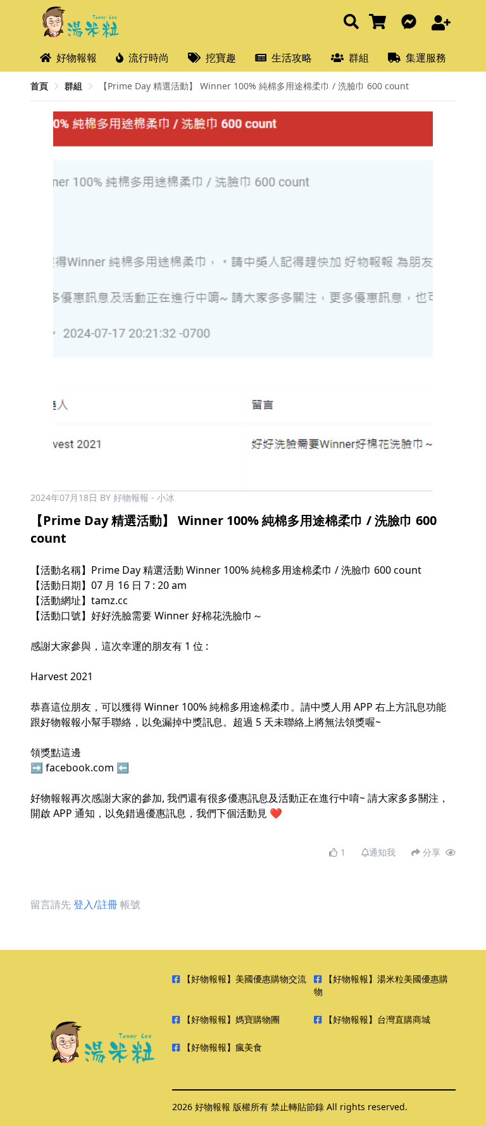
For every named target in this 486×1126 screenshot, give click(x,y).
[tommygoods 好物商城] (380, 22)
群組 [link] (73, 86)
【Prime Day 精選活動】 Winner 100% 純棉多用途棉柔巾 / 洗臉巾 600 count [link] (254, 86)
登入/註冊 (95, 904)
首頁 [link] (39, 86)
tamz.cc (109, 600)
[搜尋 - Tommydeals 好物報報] (351, 22)
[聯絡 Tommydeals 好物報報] (411, 22)
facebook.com (80, 768)
